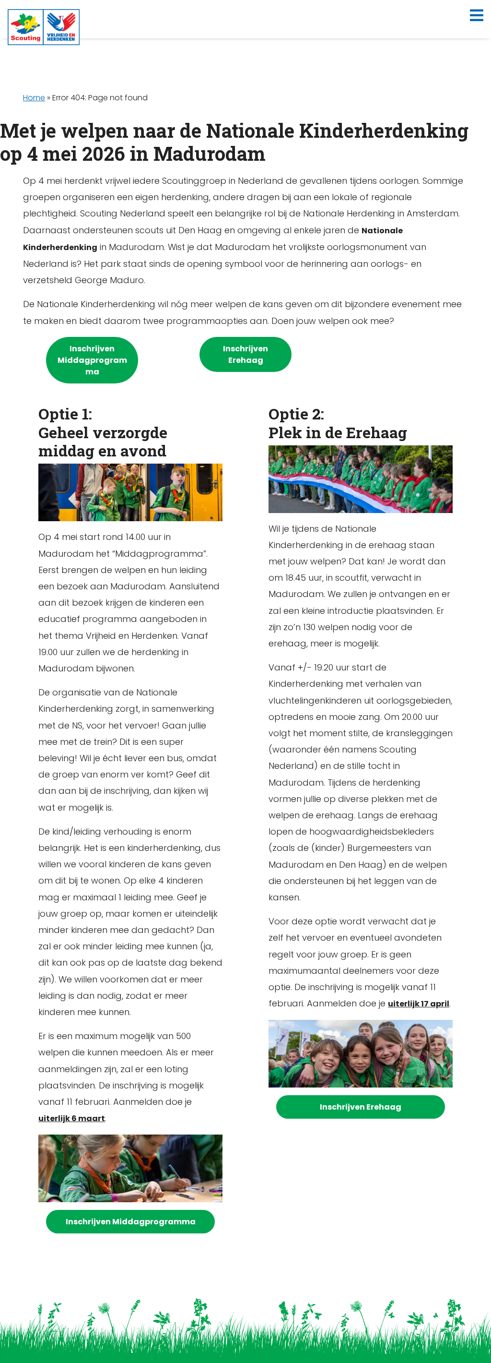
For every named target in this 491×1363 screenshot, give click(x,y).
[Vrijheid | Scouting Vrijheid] (44, 27)
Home (34, 97)
